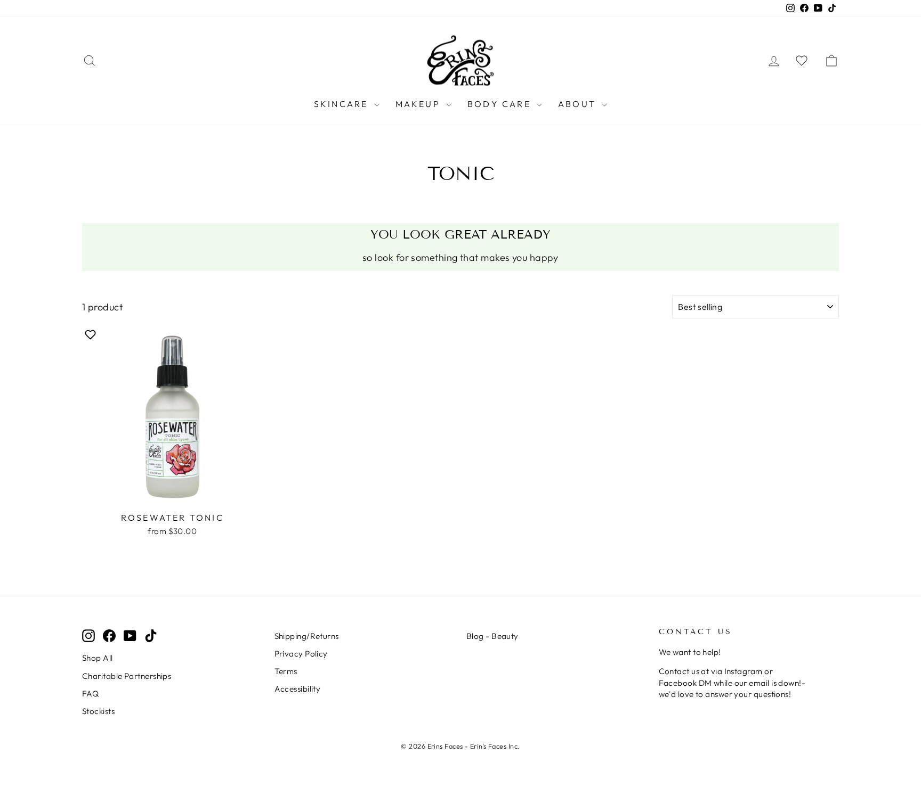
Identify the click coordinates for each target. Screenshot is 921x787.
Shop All (97, 658)
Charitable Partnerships (126, 676)
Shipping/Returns (306, 636)
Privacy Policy (301, 654)
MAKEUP (419, 104)
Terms (285, 671)
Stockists (98, 711)
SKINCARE (342, 104)
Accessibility (297, 689)
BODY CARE (500, 104)
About (578, 104)
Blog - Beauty (492, 636)
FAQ (90, 693)
